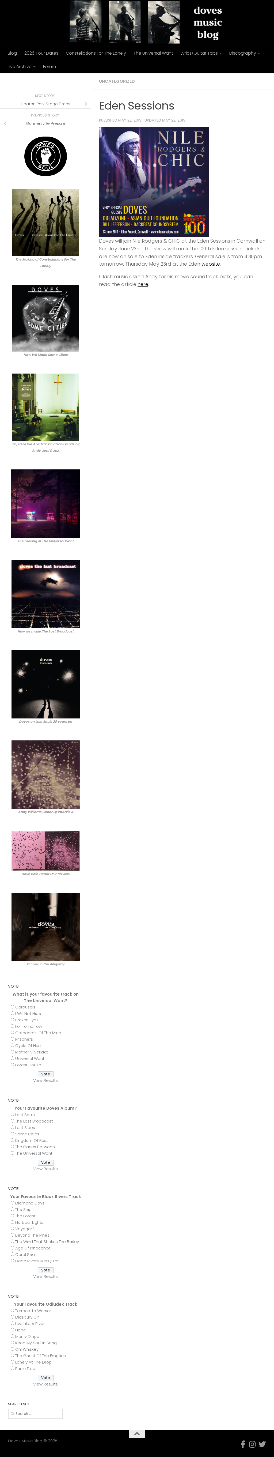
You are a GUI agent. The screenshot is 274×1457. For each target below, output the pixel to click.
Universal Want (29, 1058)
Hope (20, 1330)
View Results (45, 1080)
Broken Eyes (27, 1020)
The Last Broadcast (34, 1121)
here (143, 284)
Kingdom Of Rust (31, 1140)
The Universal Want (153, 53)
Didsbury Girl (27, 1317)
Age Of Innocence (33, 1248)
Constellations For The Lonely (96, 53)
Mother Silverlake (31, 1052)
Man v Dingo (27, 1336)
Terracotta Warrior (33, 1310)
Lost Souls (25, 1114)
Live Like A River (30, 1323)
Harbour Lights (29, 1222)
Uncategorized (117, 81)
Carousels (25, 1007)
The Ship (23, 1209)
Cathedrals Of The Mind (38, 1033)
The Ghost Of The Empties (40, 1355)
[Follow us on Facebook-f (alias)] (62, 81)
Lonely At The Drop (33, 1362)
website (210, 264)
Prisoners (24, 1039)
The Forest (25, 1216)
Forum (49, 66)
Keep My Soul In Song (36, 1343)
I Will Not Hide (28, 1013)
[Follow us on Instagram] (71, 81)
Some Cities (27, 1134)
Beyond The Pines (32, 1235)
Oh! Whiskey (27, 1349)
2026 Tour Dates (41, 53)
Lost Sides (25, 1127)
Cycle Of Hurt (28, 1045)
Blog (12, 53)
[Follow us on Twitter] (80, 81)
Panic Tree (25, 1368)
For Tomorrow (28, 1026)
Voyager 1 (24, 1229)
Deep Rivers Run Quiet (37, 1261)
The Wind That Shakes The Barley (47, 1241)
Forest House (28, 1065)
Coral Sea (25, 1254)
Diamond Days (29, 1203)
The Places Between (35, 1147)
